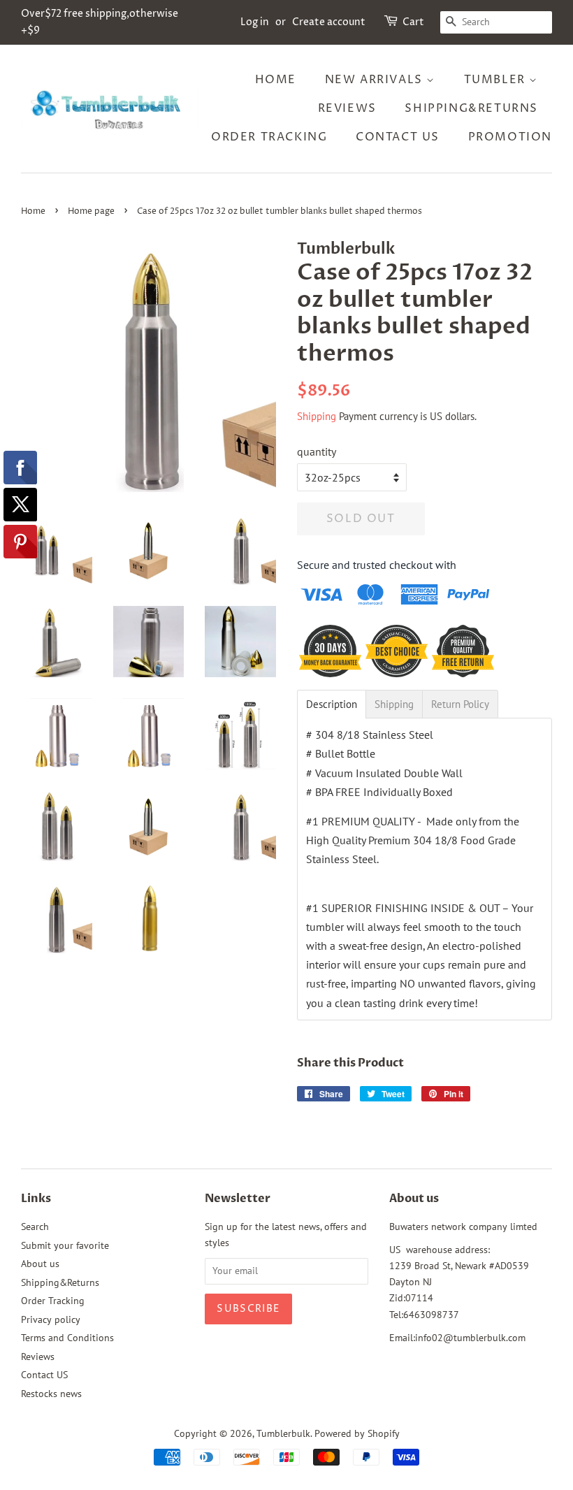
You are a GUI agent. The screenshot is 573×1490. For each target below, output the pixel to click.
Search (35, 1226)
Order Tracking (269, 137)
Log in (254, 22)
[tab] (331, 704)
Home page (91, 211)
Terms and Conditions (67, 1337)
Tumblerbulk (283, 1433)
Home (275, 79)
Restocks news (51, 1393)
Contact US (398, 137)
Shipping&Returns (471, 108)
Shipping (316, 416)
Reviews (347, 108)
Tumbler (497, 79)
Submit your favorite (65, 1245)
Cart (413, 22)
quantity (316, 451)
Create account (328, 22)
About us (40, 1263)
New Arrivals (376, 79)
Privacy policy (50, 1319)
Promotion (510, 137)
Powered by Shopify (357, 1433)
